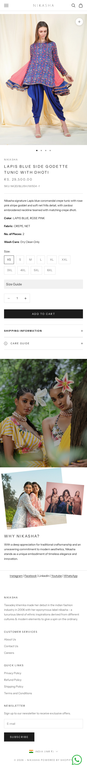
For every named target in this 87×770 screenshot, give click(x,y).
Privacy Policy (12, 673)
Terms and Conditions (18, 693)
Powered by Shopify (57, 760)
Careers (9, 653)
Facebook (30, 576)
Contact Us (11, 646)
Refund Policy (12, 680)
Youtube (56, 576)
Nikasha (11, 159)
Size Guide (14, 284)
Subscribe (19, 737)
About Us (10, 639)
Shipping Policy (13, 686)
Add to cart (43, 313)
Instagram (16, 576)
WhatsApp (70, 576)
